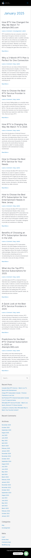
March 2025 (5, 445)
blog (14, 64)
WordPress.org (6, 544)
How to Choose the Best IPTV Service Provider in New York (13, 93)
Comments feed (6, 542)
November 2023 (6, 487)
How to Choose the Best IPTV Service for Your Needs (13, 162)
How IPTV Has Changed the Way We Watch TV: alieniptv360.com (15, 25)
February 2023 (6, 511)
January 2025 (5, 451)
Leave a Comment (7, 31)
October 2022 (5, 513)
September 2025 (6, 430)
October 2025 (5, 427)
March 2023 (5, 508)
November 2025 (6, 425)
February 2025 (6, 448)
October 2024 (6, 458)
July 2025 (4, 435)
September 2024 (6, 461)
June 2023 (5, 500)
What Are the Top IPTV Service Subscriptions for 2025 (14, 271)
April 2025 (4, 443)
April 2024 (4, 474)
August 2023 (5, 495)
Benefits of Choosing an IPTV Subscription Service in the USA (14, 235)
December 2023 (6, 485)
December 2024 (6, 453)
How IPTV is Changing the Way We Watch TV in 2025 (14, 125)
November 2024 (6, 456)
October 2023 (6, 490)
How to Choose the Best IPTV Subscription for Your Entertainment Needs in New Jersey (14, 198)
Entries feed (5, 539)
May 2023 (4, 503)
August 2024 (5, 464)
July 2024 (4, 466)
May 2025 (4, 440)
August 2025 (5, 432)
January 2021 (5, 516)
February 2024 (6, 479)
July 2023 (4, 498)
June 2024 (5, 469)
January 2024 (6, 482)
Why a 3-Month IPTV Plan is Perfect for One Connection (15, 59)
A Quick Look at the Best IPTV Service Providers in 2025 (14, 306)
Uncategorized (17, 31)
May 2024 (4, 471)
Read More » (5, 51)
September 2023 (6, 492)
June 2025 (5, 438)
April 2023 (4, 505)
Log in (3, 537)
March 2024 (5, 477)
